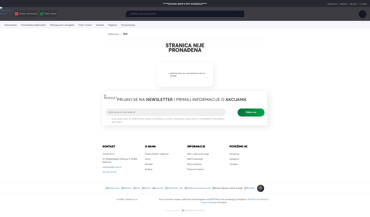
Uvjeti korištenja (209, 203)
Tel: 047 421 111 (109, 172)
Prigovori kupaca (195, 169)
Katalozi (343, 4)
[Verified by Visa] (174, 188)
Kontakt (149, 164)
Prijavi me (251, 112)
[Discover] (158, 188)
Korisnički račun (363, 14)
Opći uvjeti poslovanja (198, 154)
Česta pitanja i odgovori (157, 154)
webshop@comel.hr (112, 167)
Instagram (234, 159)
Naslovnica (113, 34)
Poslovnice (332, 4)
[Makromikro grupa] (6, 13)
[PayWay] (250, 188)
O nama (363, 4)
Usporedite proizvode (331, 14)
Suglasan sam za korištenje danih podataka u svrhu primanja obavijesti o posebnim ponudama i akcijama (168, 120)
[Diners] (146, 188)
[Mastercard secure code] (198, 188)
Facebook (234, 154)
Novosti (353, 4)
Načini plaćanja (195, 159)
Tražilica (244, 14)
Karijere (148, 169)
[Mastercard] (113, 188)
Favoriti (341, 14)
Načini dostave (194, 164)
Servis (148, 159)
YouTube (233, 164)
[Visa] (137, 188)
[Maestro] (127, 188)
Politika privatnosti (258, 199)
